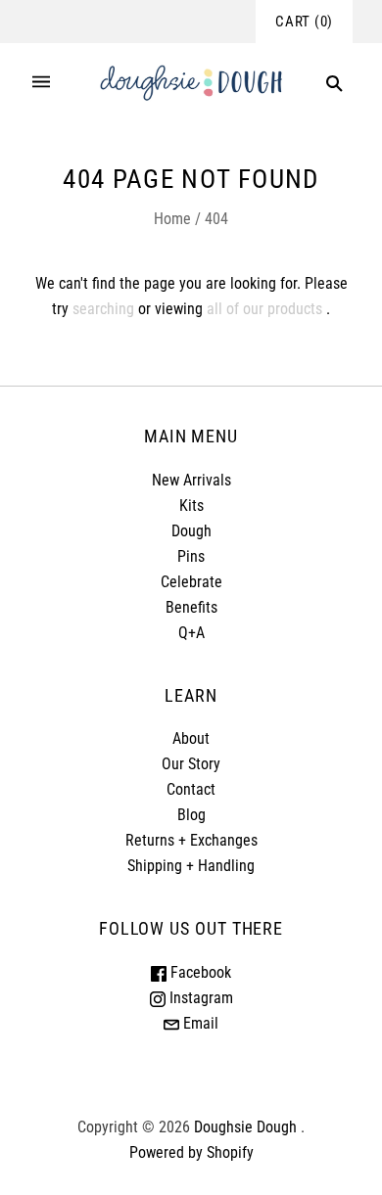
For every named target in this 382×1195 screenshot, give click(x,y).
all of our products (264, 308)
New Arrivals (191, 480)
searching (103, 308)
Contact (191, 789)
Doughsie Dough (245, 1127)
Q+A (191, 632)
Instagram (199, 997)
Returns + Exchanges (191, 840)
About (191, 738)
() (304, 21)
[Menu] (41, 83)
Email (198, 1023)
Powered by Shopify (191, 1152)
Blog (191, 814)
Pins (191, 556)
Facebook (199, 972)
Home (172, 218)
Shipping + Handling (191, 865)
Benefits (191, 607)
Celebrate (191, 582)
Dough (191, 531)
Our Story (191, 764)
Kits (191, 505)
